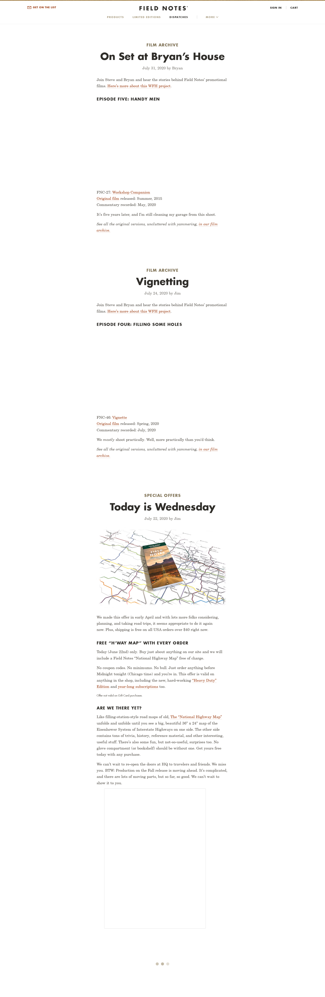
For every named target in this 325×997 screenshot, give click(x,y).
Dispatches (178, 17)
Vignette (119, 417)
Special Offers (162, 495)
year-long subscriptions (138, 686)
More (210, 17)
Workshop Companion (131, 192)
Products (115, 17)
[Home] (162, 8)
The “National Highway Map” (196, 717)
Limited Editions (147, 17)
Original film (108, 198)
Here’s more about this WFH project (139, 86)
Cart (294, 7)
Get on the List (44, 7)
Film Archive (162, 45)
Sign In (276, 7)
